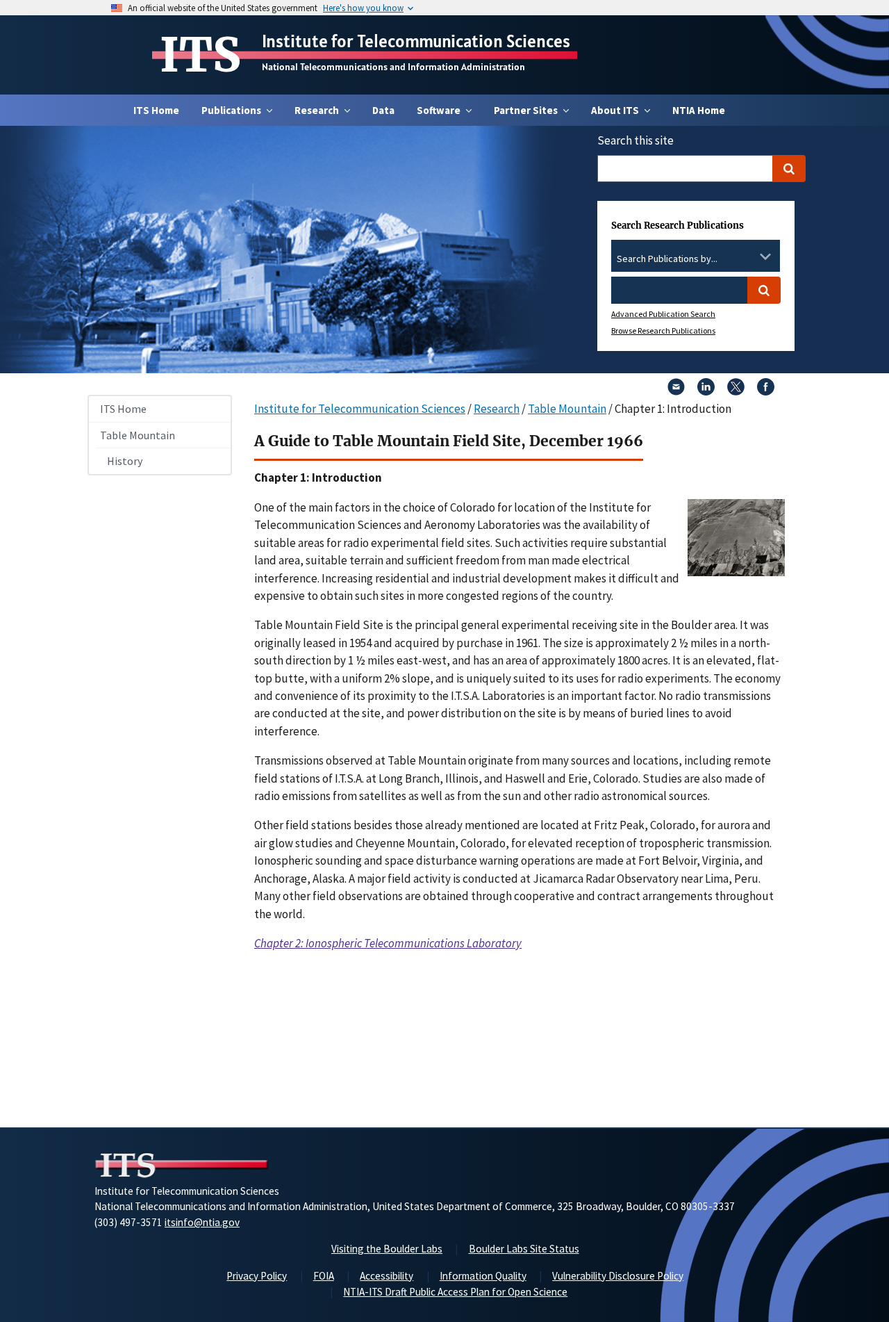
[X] (736, 391)
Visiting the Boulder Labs (386, 1248)
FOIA (323, 1275)
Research (497, 408)
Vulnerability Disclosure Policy (617, 1275)
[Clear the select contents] (747, 256)
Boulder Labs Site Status (524, 1248)
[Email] (676, 391)
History (124, 461)
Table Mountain (137, 435)
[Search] (789, 168)
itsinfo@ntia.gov (202, 1222)
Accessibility (386, 1275)
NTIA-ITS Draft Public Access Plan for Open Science (455, 1291)
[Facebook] (765, 391)
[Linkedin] (706, 391)
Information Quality (483, 1275)
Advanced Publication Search (663, 314)
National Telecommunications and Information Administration (393, 66)
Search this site (635, 140)
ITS (200, 55)
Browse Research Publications (663, 330)
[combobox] (695, 259)
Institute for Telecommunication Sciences (416, 41)
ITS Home (156, 110)
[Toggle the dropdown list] (765, 256)
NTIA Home (698, 110)
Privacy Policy (256, 1275)
